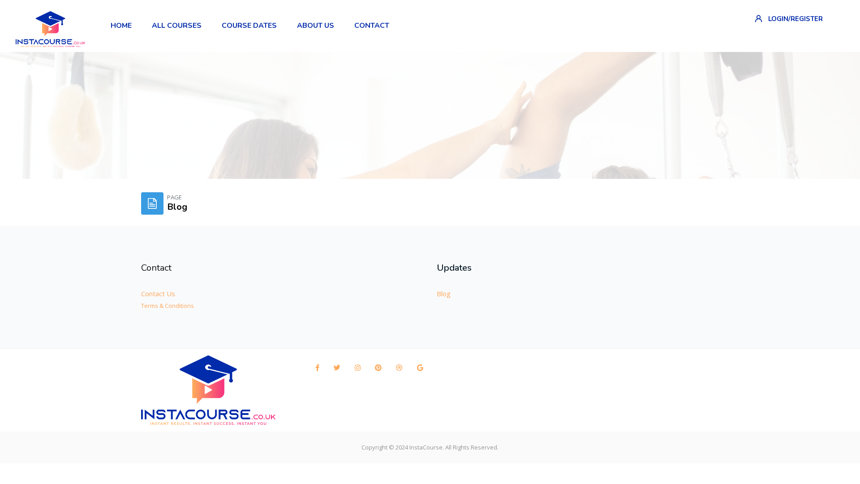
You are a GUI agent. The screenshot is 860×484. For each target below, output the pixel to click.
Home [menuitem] (121, 25)
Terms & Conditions (167, 306)
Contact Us (158, 293)
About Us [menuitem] (315, 25)
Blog (466, 123)
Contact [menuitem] (371, 25)
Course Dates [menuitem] (249, 25)
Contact (156, 268)
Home (396, 123)
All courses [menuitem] (177, 25)
